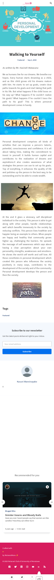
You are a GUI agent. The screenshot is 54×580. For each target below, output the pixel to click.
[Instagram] (27, 567)
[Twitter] (22, 577)
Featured (20, 60)
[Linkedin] (21, 567)
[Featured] (47, 486)
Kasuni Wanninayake (27, 381)
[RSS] (45, 567)
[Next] (51, 502)
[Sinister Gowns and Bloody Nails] (20, 527)
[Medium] (39, 567)
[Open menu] (3, 3)
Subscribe (27, 351)
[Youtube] (33, 567)
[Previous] (2, 502)
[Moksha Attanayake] (7, 487)
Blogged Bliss (10, 511)
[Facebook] (12, 577)
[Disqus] (27, 434)
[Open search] (51, 3)
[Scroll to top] (32, 577)
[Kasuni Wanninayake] (27, 371)
